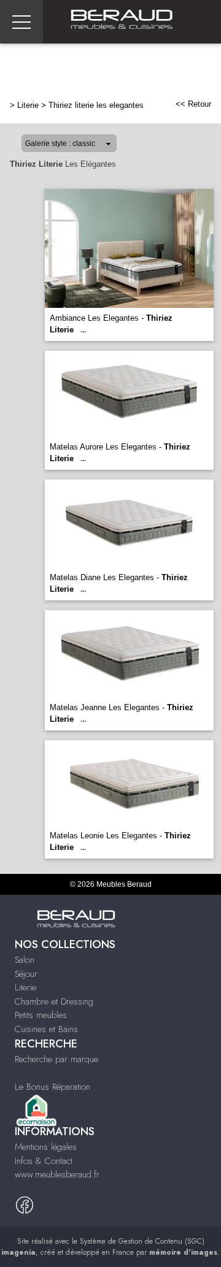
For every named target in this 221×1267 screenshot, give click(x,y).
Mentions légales (46, 1147)
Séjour (26, 974)
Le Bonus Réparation (52, 1086)
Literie (28, 105)
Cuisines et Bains (46, 1029)
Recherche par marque (56, 1059)
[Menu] (21, 22)
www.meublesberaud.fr (57, 1174)
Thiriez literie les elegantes (96, 105)
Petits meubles (41, 1015)
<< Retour (193, 104)
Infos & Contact (43, 1161)
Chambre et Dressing (54, 1001)
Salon (24, 960)
